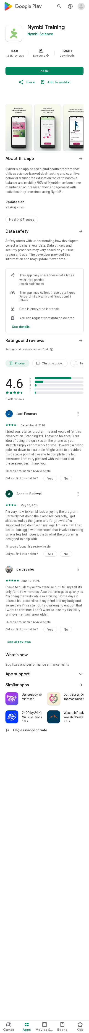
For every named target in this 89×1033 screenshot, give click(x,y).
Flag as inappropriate (26, 730)
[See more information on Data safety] (80, 231)
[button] (47, 55)
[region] (44, 53)
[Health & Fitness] (21, 219)
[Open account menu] (81, 6)
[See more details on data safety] (21, 326)
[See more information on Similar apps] (80, 684)
